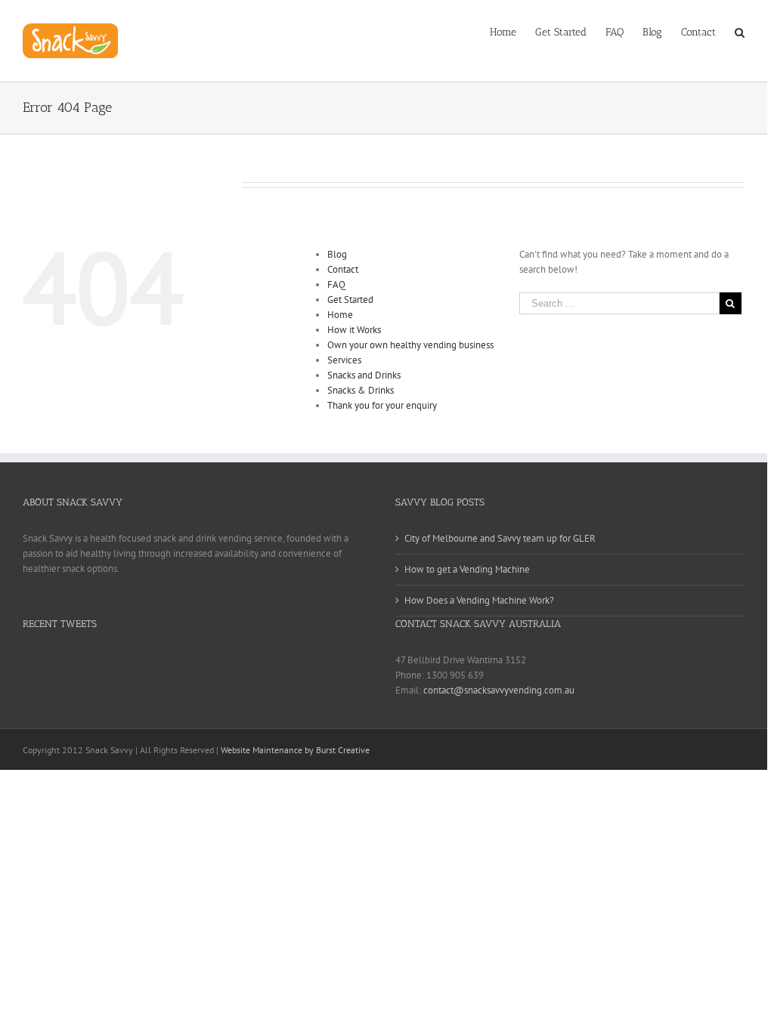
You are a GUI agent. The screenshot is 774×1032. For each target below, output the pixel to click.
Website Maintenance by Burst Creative (295, 749)
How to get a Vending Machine (467, 569)
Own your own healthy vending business (410, 344)
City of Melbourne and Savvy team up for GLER (500, 538)
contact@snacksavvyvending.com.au (498, 690)
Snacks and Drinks (364, 375)
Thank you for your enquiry (382, 405)
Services (344, 360)
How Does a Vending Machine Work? (479, 600)
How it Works (354, 329)
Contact (342, 269)
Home (340, 314)
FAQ (336, 284)
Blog (337, 254)
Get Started (350, 299)
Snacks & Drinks (360, 390)
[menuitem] (512, 31)
